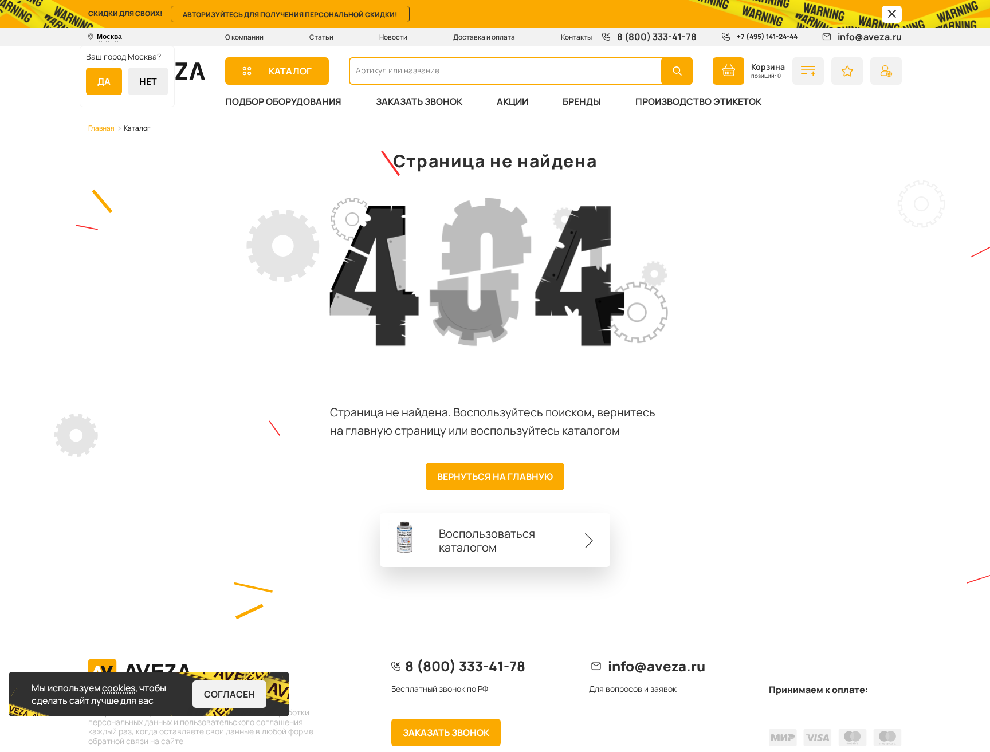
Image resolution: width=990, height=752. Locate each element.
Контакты (576, 37)
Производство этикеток (698, 101)
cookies (118, 688)
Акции (512, 101)
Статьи (321, 37)
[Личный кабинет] (886, 71)
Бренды (582, 101)
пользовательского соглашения (241, 721)
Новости (393, 37)
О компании (244, 37)
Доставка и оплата (484, 37)
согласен (229, 694)
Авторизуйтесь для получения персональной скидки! (290, 14)
